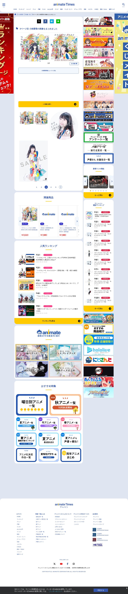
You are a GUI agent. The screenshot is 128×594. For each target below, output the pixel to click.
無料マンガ (111, 9)
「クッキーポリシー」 (56, 591)
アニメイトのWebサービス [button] (81, 514)
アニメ (34, 9)
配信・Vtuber (103, 9)
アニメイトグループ (98, 524)
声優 (39, 9)
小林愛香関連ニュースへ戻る (49, 70)
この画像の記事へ (47, 104)
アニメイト (96, 516)
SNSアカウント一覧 (60, 531)
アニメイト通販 (97, 519)
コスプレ (90, 9)
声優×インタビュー (41, 539)
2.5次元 (96, 9)
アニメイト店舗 (97, 521)
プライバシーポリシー (61, 519)
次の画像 (73, 63)
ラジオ (44, 9)
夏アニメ (38, 524)
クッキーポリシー (60, 521)
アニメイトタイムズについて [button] (62, 514)
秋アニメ (38, 526)
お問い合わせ (58, 526)
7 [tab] (106, 190)
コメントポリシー (60, 524)
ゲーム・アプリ (78, 9)
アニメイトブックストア (80, 516)
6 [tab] (104, 190)
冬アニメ (38, 529)
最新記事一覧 (39, 516)
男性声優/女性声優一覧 (42, 536)
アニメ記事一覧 (40, 531)
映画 (61, 9)
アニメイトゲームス (79, 519)
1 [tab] (91, 190)
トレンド (28, 9)
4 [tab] (98, 190)
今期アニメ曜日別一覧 (42, 519)
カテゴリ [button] (19, 514)
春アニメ (38, 521)
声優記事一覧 (39, 534)
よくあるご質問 (59, 529)
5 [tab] (101, 190)
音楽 (85, 9)
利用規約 (57, 516)
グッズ (56, 9)
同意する (101, 590)
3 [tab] (96, 190)
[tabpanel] (98, 182)
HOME (15, 9)
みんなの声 (50, 9)
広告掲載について (60, 534)
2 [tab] (93, 190)
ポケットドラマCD (79, 521)
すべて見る (99, 308)
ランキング (21, 9)
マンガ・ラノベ (68, 9)
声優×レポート (40, 541)
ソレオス (76, 524)
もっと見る (99, 195)
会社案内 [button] (95, 514)
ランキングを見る (48, 321)
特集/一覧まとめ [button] (40, 514)
